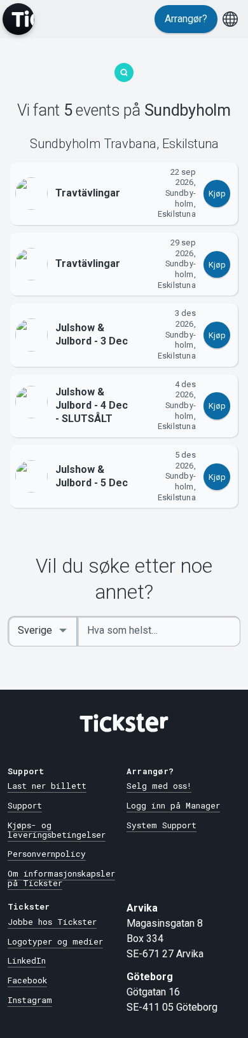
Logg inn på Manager (173, 805)
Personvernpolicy (47, 854)
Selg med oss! (159, 786)
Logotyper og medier (55, 941)
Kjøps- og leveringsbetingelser (57, 830)
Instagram (30, 1000)
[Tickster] (18, 19)
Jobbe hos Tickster (52, 922)
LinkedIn (27, 960)
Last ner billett (47, 786)
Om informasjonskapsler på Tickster (61, 878)
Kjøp (217, 193)
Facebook (27, 980)
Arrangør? (186, 19)
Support (25, 805)
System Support (161, 825)
